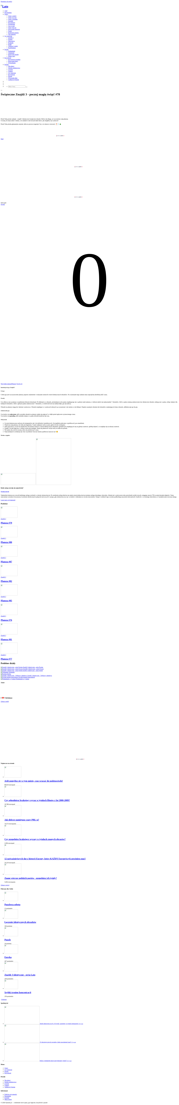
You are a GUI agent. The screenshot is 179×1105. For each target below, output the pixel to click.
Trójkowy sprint (13, 46)
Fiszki (10, 31)
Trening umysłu (5, 491)
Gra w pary (11, 26)
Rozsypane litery (13, 61)
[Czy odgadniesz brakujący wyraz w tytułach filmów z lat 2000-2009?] (12, 796)
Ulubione (4, 999)
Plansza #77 (6, 659)
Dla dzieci (11, 66)
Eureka (10, 39)
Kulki (10, 44)
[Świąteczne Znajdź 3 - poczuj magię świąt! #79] (9, 517)
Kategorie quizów (13, 33)
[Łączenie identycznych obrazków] (11, 918)
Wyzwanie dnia (12, 78)
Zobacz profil (5, 701)
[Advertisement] (89, 130)
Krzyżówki (7, 58)
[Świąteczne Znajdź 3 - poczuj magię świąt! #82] (9, 575)
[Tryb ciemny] (1, 90)
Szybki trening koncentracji (17, 992)
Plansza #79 (6, 523)
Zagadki (10, 21)
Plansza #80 (6, 542)
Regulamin (7, 1096)
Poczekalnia (8, 12)
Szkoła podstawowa (14, 68)
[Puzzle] (11, 936)
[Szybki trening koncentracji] (11, 988)
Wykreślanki (12, 63)
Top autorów (12, 34)
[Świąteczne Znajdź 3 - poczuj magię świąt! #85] (9, 595)
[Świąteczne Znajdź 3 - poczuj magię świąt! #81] (9, 634)
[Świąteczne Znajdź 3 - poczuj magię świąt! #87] (9, 556)
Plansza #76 (6, 620)
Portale (6, 64)
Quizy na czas (12, 17)
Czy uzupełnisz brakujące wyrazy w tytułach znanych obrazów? (35, 839)
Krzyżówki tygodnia (14, 59)
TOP (5, 11)
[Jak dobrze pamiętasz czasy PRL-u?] (12, 816)
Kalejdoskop (12, 48)
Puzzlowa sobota (12, 904)
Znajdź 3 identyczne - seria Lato (19, 975)
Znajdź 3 (10, 38)
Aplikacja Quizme (13, 79)
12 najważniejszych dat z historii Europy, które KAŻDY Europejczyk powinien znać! (45, 858)
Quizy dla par (12, 27)
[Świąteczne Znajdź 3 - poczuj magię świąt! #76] (9, 614)
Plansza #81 (6, 639)
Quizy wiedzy (12, 16)
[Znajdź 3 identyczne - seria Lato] (11, 971)
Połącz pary (11, 56)
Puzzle (6, 49)
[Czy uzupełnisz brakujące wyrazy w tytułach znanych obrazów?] (12, 835)
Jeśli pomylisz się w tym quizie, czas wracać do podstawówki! (33, 781)
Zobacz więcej (5, 885)
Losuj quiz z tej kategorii (8, 500)
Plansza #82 (6, 581)
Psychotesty (11, 22)
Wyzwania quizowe (14, 29)
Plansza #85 (6, 600)
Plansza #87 (6, 561)
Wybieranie (11, 24)
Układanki (11, 53)
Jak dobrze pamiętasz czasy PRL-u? (21, 820)
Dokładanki (11, 51)
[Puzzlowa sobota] (11, 900)
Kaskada (10, 43)
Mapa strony (8, 1099)
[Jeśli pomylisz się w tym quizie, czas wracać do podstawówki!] (12, 777)
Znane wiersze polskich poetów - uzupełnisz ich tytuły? (30, 878)
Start (2, 139)
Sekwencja (11, 41)
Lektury (10, 71)
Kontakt (6, 1098)
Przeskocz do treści (6, 1)
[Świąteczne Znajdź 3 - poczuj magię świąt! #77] (9, 653)
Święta (3, 204)
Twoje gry (19, 384)
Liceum (10, 69)
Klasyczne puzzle (13, 54)
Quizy (6, 14)
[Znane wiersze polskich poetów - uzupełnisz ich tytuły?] (12, 874)
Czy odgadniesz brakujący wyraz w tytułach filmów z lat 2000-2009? (37, 800)
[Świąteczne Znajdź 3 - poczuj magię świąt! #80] (9, 536)
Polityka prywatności (10, 1094)
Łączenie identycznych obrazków (20, 922)
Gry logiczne (8, 36)
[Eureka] (11, 953)
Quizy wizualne (13, 19)
